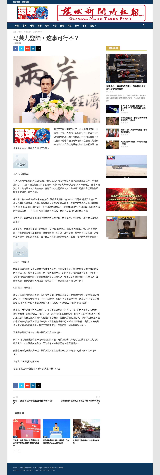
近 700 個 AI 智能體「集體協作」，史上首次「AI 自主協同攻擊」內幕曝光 (133, 108)
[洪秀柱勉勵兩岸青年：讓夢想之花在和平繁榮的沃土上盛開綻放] (56, 428)
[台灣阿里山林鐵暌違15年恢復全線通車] (86, 428)
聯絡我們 (25, 2)
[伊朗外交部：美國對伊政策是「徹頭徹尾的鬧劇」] (112, 133)
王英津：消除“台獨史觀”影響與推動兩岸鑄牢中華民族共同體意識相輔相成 (26, 443)
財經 (32, 25)
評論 (70, 25)
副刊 (92, 25)
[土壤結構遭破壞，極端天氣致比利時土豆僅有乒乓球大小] (112, 121)
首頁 (14, 32)
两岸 (81, 129)
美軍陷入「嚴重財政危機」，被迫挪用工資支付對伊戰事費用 (126, 87)
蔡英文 (61, 144)
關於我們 (16, 2)
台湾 (40, 184)
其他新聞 (19, 413)
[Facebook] (145, 2)
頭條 (17, 25)
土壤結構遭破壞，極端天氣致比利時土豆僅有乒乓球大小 (134, 119)
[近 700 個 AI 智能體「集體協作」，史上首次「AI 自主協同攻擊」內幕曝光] (112, 109)
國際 (40, 25)
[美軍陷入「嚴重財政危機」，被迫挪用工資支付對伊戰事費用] (126, 68)
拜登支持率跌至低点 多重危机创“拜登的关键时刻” (80, 401)
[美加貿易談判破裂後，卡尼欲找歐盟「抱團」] (112, 145)
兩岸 (47, 25)
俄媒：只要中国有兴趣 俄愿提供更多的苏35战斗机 (33, 401)
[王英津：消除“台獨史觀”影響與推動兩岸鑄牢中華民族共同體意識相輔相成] (26, 428)
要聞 (62, 25)
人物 (54, 25)
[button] (144, 26)
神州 (77, 25)
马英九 (95, 132)
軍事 (84, 25)
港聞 (24, 25)
